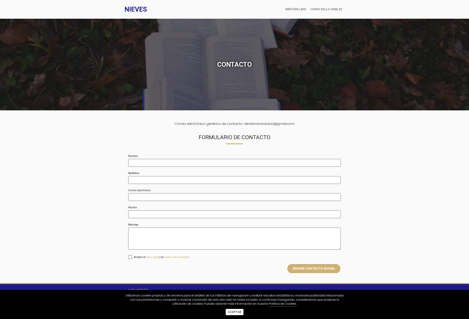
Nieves (136, 9)
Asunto (132, 207)
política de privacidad (176, 257)
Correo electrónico (139, 190)
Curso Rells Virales (326, 9)
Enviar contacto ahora (314, 268)
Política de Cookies (282, 304)
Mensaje (133, 224)
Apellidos (133, 173)
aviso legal (152, 257)
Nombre (133, 156)
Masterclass (295, 9)
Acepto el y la (161, 257)
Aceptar (234, 312)
